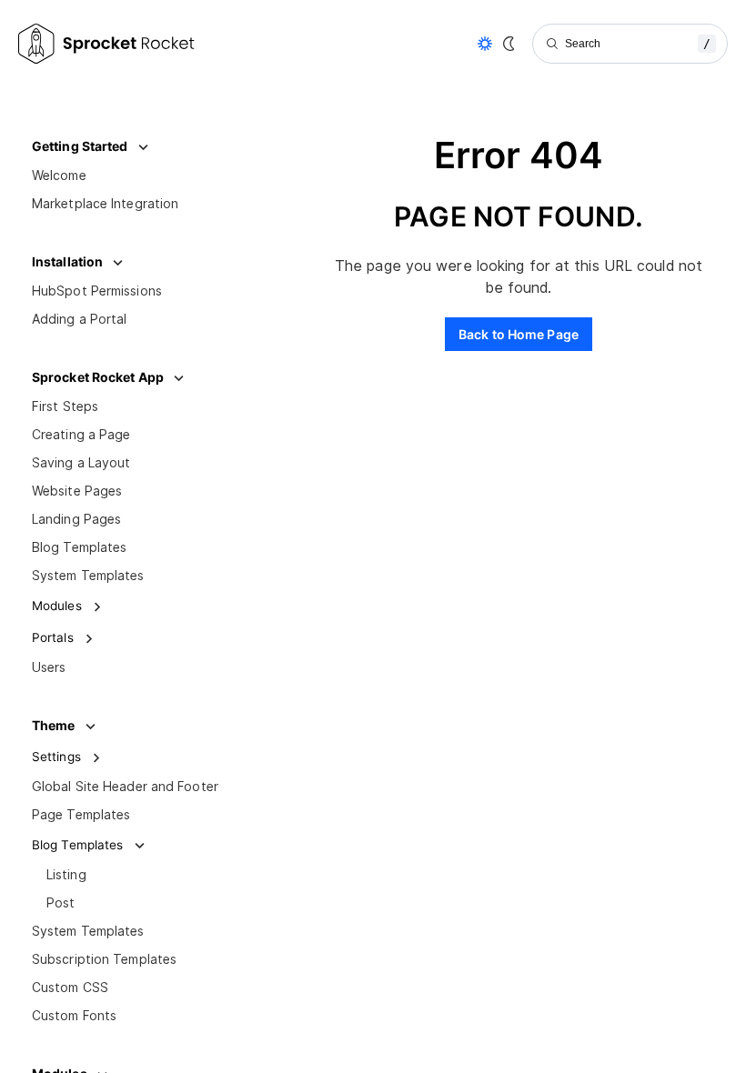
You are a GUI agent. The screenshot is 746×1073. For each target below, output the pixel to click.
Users (49, 667)
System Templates (88, 575)
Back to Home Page (519, 334)
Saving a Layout (81, 463)
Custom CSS (70, 987)
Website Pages (77, 491)
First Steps (65, 406)
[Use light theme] (485, 43)
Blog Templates (79, 547)
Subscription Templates (104, 959)
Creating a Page (81, 434)
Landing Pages (76, 519)
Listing (66, 874)
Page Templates (81, 814)
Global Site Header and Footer (125, 786)
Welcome (59, 175)
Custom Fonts (74, 1015)
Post (60, 903)
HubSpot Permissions (97, 291)
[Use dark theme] (508, 43)
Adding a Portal (79, 319)
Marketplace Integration (105, 203)
